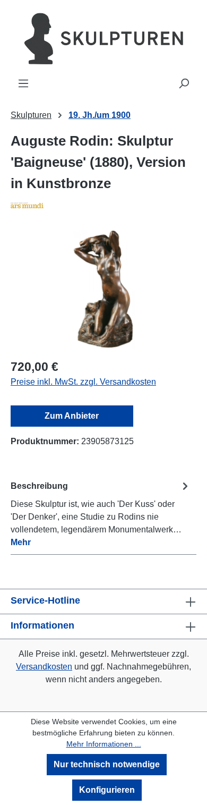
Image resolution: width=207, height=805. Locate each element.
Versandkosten (44, 666)
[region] (103, 289)
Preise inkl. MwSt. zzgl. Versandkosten (83, 381)
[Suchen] (183, 83)
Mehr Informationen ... (103, 744)
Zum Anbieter (72, 415)
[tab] (101, 514)
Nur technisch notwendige (107, 764)
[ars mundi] (103, 205)
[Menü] (23, 83)
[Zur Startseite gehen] (103, 38)
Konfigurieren (107, 789)
